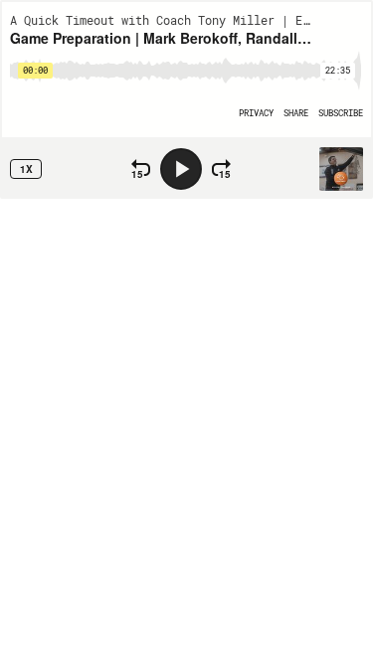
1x (26, 169)
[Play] (181, 169)
